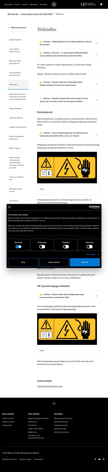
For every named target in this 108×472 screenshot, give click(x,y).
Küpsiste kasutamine (61, 432)
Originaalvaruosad (60, 425)
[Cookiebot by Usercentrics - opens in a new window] (90, 207)
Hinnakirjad (32, 425)
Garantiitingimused (61, 422)
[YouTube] (99, 459)
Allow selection (54, 262)
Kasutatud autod (8, 422)
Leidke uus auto (8, 418)
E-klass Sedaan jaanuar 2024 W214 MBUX (37, 14)
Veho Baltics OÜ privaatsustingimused (36, 436)
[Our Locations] (101, 4)
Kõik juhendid (13, 14)
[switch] (42, 246)
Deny (23, 262)
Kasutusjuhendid (60, 428)
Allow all (85, 262)
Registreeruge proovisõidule (38, 418)
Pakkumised (32, 422)
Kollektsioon (32, 432)
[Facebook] (95, 459)
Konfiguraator (7, 425)
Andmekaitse (38, 459)
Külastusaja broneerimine (63, 418)
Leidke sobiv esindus (35, 428)
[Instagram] (103, 459)
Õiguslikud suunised (9, 459)
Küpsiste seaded (25, 459)
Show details (91, 254)
